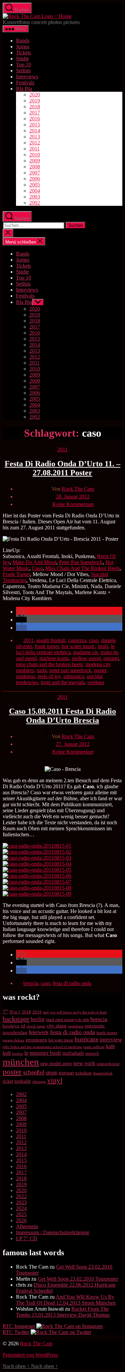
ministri (111, 658)
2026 (21, 1220)
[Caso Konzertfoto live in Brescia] (37, 852)
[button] (21, 611)
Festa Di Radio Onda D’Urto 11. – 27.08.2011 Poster (62, 468)
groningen (36, 1039)
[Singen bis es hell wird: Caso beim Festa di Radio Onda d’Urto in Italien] (37, 888)
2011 (34, 148)
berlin (38, 1019)
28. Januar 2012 (73, 496)
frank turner (47, 646)
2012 (34, 142)
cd (23, 1025)
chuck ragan (35, 1026)
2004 (34, 190)
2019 (34, 100)
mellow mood (86, 658)
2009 (34, 160)
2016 (34, 118)
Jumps (22, 46)
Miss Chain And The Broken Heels (82, 568)
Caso (37, 568)
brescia (30, 983)
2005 (34, 184)
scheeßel (33, 1072)
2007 (34, 172)
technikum (83, 1073)
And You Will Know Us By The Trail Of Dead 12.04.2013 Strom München (66, 1300)
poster (100, 670)
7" (5, 1011)
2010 (34, 154)
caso (93, 640)
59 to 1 (14, 1012)
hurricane (86, 1039)
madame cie (85, 652)
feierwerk (39, 1032)
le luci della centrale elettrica (65, 649)
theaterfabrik (103, 1073)
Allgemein (27, 1226)
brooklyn (11, 1025)
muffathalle (73, 1053)
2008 (34, 166)
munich (92, 1053)
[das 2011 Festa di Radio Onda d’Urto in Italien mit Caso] (37, 846)
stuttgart (66, 1072)
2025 (21, 1214)
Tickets (23, 52)
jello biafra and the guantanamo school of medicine (42, 1047)
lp (26, 1053)
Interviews (27, 76)
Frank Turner (16, 574)
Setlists (23, 70)
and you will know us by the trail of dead (75, 1012)
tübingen (39, 1081)
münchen (21, 1061)
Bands (22, 40)
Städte (22, 58)
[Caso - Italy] (37, 870)
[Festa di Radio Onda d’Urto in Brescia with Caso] (37, 876)
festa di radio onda (72, 983)
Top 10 (23, 64)
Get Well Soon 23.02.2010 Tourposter (78, 1279)
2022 (21, 1196)
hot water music (78, 646)
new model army (56, 1063)
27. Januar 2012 (73, 744)
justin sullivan (94, 1047)
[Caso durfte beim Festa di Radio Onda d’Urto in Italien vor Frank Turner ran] (37, 882)
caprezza (77, 640)
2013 (34, 136)
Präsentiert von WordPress (30, 1355)
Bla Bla (24, 88)
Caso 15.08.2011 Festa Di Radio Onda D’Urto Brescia (62, 716)
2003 (34, 196)
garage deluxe (13, 1040)
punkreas (25, 676)
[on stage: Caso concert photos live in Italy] (37, 858)
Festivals (25, 82)
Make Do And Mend (34, 562)
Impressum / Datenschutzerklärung (52, 1232)
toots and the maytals (63, 682)
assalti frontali (50, 640)
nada (42, 670)
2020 (34, 94)
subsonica (73, 676)
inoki (103, 646)
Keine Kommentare (73, 504)
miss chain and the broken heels (49, 664)
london (17, 1053)
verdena (95, 682)
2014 (34, 130)
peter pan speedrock (70, 670)
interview (111, 1039)
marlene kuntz (54, 658)
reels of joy (49, 676)
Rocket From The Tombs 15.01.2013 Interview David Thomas (63, 1312)
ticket (8, 1081)
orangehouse (108, 1063)
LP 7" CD (26, 1238)
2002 (34, 202)
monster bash (45, 1053)
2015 (34, 124)
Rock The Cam (78, 489)
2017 (34, 112)
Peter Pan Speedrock (81, 562)
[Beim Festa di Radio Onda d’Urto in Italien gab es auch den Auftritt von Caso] (37, 864)
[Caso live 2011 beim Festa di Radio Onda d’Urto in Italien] (37, 894)
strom (51, 1072)
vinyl (54, 1080)
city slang (57, 1025)
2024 (21, 1208)
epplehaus (75, 1026)
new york (84, 1063)
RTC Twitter (16, 1332)
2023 (21, 1202)
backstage (16, 1018)
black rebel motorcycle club (67, 1019)
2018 (34, 106)
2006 (34, 178)
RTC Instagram (19, 1326)
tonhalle (22, 1081)
